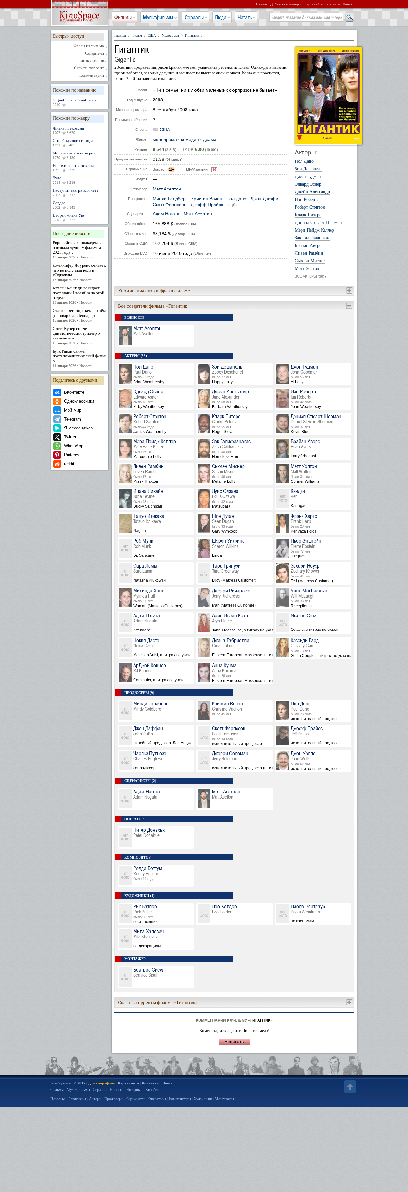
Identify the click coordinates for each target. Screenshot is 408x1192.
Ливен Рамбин (309, 253)
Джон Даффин (266, 199)
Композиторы (180, 1099)
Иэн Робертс (307, 199)
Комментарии (91, 75)
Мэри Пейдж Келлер (314, 230)
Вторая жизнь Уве (69, 217)
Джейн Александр (312, 192)
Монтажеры (224, 1099)
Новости (116, 1089)
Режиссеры (77, 1099)
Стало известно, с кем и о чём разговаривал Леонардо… (79, 315)
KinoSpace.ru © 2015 (67, 1083)
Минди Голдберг (170, 199)
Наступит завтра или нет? (75, 192)
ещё (232, 205)
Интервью (134, 1089)
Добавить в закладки (286, 4)
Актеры (95, 1099)
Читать (245, 17)
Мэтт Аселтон (167, 189)
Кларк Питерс (308, 215)
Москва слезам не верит (74, 155)
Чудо (64, 179)
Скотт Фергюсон (169, 204)
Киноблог (153, 1089)
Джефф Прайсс (207, 204)
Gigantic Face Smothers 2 (75, 102)
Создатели (94, 53)
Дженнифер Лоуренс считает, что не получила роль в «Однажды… (79, 272)
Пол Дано (236, 199)
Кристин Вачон (206, 199)
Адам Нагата (166, 214)
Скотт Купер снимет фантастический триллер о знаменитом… (76, 335)
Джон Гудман (308, 177)
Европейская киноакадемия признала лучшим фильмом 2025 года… (77, 249)
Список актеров (90, 60)
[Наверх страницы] (349, 1087)
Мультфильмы (158, 17)
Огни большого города (73, 142)
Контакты (332, 4)
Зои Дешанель (308, 169)
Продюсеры (113, 1099)
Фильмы (123, 17)
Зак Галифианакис (312, 238)
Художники (203, 1099)
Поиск (347, 4)
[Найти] (349, 17)
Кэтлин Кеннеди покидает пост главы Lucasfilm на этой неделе (78, 295)
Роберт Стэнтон (310, 207)
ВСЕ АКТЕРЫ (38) (311, 276)
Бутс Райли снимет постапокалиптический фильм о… (79, 358)
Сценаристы (135, 1099)
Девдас (64, 204)
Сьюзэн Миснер (310, 261)
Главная (261, 4)
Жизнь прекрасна (68, 130)
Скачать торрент (89, 68)
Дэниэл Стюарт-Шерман (318, 222)
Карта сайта (313, 4)
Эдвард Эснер (308, 184)
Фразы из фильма (88, 46)
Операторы (157, 1099)
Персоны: (58, 1099)
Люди (220, 17)
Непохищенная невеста (73, 167)
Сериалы (194, 17)
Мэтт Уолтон (307, 268)
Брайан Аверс (308, 245)
